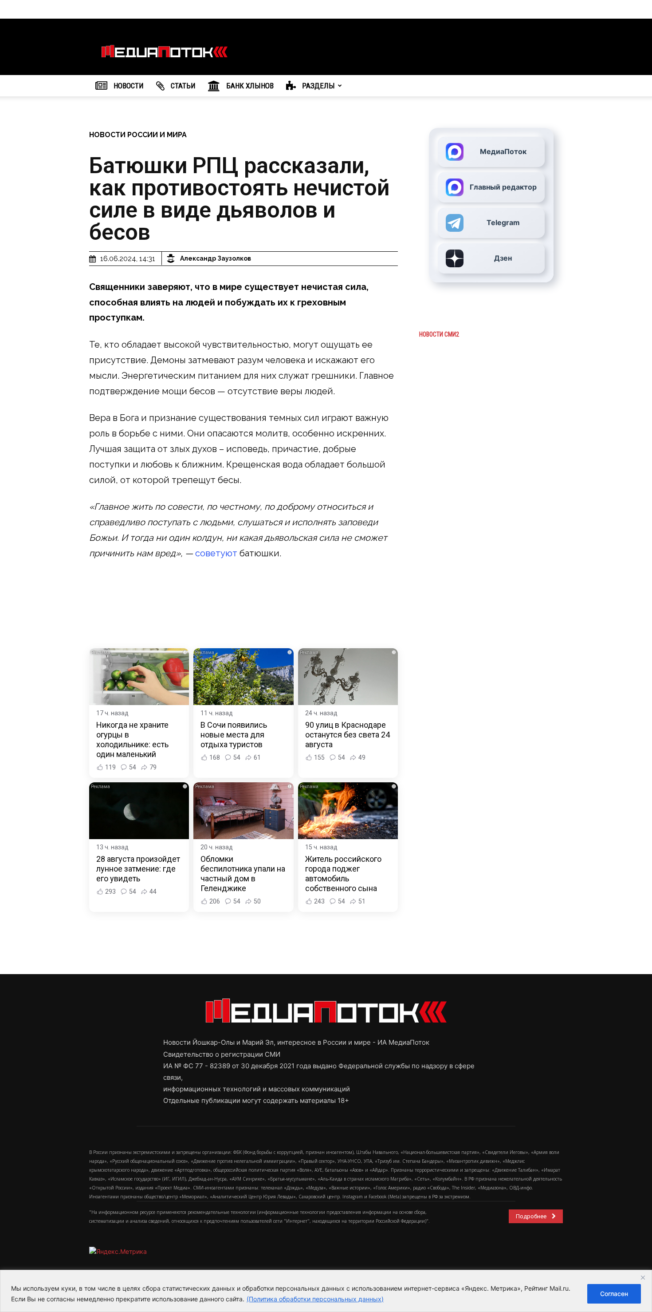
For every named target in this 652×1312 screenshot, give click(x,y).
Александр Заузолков (215, 258)
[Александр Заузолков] (172, 258)
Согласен (614, 1293)
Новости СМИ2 (439, 334)
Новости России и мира (138, 135)
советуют (216, 553)
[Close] (642, 1277)
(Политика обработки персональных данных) (315, 1299)
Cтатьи (182, 85)
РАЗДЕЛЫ (317, 85)
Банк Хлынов (249, 85)
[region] (326, 1291)
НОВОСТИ (128, 85)
